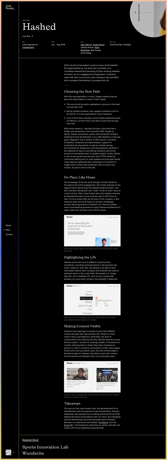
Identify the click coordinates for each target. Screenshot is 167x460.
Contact (9, 234)
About (8, 225)
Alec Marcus (86, 44)
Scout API (68, 425)
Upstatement (28, 47)
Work (8, 230)
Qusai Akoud (98, 44)
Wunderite (103, 422)
